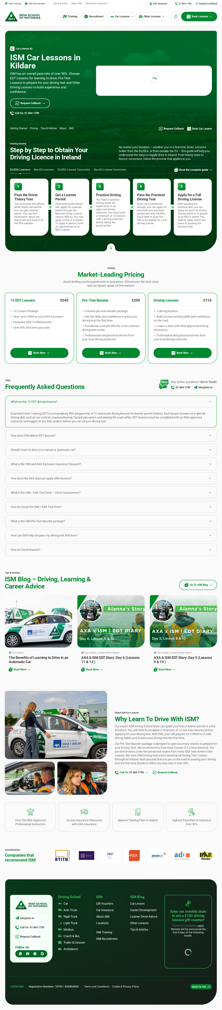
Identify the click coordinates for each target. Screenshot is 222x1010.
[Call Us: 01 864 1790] (17, 927)
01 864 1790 (183, 387)
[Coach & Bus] (60, 936)
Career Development (143, 910)
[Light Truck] (60, 923)
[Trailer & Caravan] (60, 943)
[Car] (60, 904)
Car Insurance (105, 910)
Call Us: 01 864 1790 (32, 927)
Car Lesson (18, 652)
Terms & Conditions (184, 925)
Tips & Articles (139, 929)
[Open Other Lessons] (163, 16)
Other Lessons (139, 923)
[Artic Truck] (60, 910)
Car (66, 903)
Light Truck (71, 923)
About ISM (103, 916)
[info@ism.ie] (195, 387)
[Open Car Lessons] (132, 16)
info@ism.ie (205, 387)
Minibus (69, 929)
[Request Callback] (17, 937)
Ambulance (71, 949)
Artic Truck (70, 910)
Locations (102, 923)
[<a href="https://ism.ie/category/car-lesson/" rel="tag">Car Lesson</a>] (10, 652)
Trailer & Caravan (74, 942)
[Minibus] (60, 930)
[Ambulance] (60, 949)
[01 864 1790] (173, 387)
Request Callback (30, 936)
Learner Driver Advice (108, 652)
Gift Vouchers (104, 903)
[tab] (20, 169)
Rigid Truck (70, 916)
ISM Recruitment (107, 938)
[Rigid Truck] (60, 917)
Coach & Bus (71, 936)
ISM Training (104, 932)
